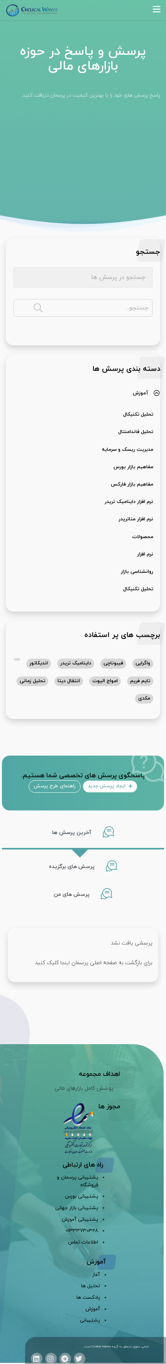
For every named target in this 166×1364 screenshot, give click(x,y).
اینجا (65, 963)
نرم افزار (145, 554)
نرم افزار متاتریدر (136, 519)
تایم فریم (140, 681)
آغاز (96, 1274)
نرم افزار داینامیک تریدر (129, 501)
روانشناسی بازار (137, 571)
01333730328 (82, 1230)
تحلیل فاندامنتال (135, 431)
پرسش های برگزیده (72, 866)
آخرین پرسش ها (72, 832)
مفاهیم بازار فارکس (132, 484)
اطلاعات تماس (83, 1242)
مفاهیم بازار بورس (133, 467)
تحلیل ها (90, 1285)
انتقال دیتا (69, 681)
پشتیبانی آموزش (80, 1219)
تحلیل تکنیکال (138, 414)
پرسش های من (72, 894)
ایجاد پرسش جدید (107, 786)
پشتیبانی (90, 1320)
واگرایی (143, 663)
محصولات (142, 536)
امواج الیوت (105, 681)
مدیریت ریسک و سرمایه (127, 449)
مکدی (144, 698)
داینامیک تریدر (75, 663)
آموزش (140, 393)
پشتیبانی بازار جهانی (76, 1207)
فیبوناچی (113, 663)
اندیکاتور (38, 663)
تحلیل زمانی (32, 681)
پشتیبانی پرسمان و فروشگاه (77, 1181)
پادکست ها (88, 1297)
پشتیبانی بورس (81, 1196)
